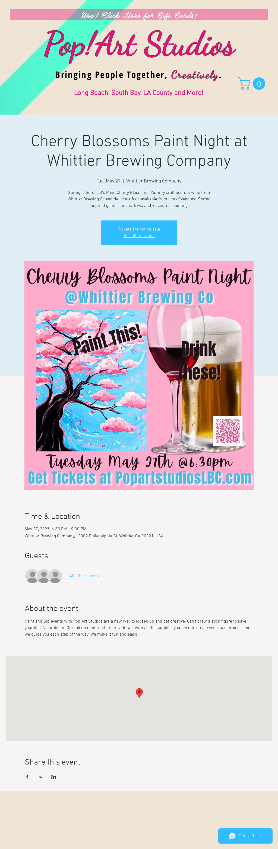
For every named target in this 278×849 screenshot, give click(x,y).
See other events (139, 236)
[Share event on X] (40, 777)
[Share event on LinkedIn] (53, 777)
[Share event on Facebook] (27, 777)
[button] (253, 83)
